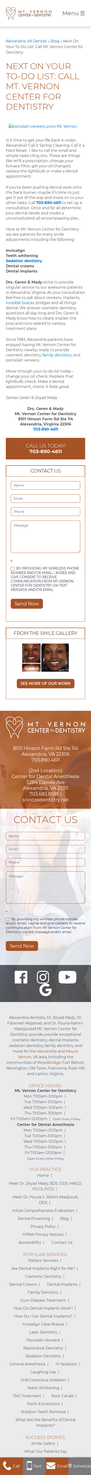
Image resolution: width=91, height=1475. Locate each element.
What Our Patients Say (45, 1451)
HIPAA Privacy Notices (43, 1234)
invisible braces (20, 303)
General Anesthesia (27, 1364)
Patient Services (43, 1260)
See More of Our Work (46, 683)
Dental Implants (62, 1284)
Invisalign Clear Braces (43, 1324)
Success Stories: (46, 1437)
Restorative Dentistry (43, 1348)
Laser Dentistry (43, 1332)
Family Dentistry (43, 1292)
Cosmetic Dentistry (43, 1276)
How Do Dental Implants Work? (43, 1308)
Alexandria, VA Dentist (26, 41)
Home (43, 1175)
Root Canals (62, 1396)
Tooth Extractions (43, 1404)
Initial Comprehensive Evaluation (43, 1210)
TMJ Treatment (27, 1396)
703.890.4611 (46, 760)
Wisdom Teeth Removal (43, 1412)
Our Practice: (45, 1169)
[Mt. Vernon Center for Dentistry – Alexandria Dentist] (28, 13)
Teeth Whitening (43, 1388)
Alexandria (47, 1051)
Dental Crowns (23, 1284)
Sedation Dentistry (43, 1356)
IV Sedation (66, 1364)
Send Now (27, 604)
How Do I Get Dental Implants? (43, 1316)
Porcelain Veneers (43, 1340)
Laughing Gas (43, 1372)
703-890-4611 (48, 203)
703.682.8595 (44, 794)
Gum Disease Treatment (43, 1300)
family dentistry (56, 355)
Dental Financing (34, 1218)
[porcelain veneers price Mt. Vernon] (43, 126)
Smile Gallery (43, 1443)
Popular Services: (45, 1254)
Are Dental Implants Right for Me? (43, 1268)
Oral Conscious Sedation (43, 1380)
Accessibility (29, 1242)
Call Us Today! (46, 448)
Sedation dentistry (24, 261)
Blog (55, 41)
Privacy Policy (43, 1226)
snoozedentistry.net (45, 800)
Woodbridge (49, 1062)
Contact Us (62, 1242)
